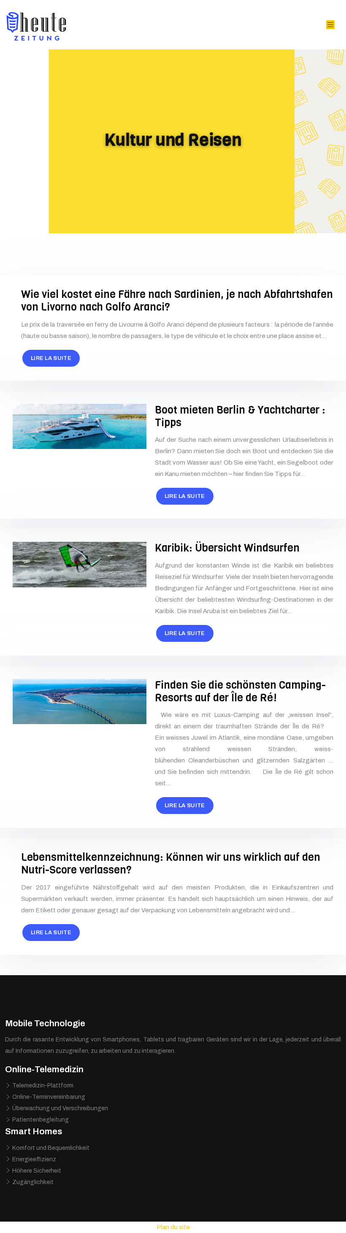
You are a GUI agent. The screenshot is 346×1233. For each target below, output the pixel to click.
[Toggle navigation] (330, 25)
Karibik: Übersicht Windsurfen (227, 548)
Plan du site (173, 1227)
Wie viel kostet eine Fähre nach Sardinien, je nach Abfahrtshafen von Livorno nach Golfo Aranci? (177, 300)
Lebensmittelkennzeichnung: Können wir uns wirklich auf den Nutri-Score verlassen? (170, 863)
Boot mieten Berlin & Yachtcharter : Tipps (240, 416)
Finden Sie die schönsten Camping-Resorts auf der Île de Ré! (240, 691)
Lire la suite (51, 358)
